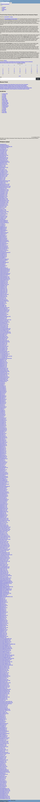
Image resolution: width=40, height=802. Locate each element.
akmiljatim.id (3, 403)
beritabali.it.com (3, 172)
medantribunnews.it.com (5, 186)
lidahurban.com (3, 762)
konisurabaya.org (3, 442)
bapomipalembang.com (5, 690)
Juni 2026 (4, 95)
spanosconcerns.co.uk (4, 546)
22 (31, 71)
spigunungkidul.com (4, 300)
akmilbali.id (2, 398)
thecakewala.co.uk (4, 542)
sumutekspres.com (4, 158)
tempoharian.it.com (4, 201)
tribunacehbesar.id (4, 221)
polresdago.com (3, 335)
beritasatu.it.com (3, 176)
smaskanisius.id (3, 255)
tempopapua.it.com (4, 204)
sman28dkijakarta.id (4, 262)
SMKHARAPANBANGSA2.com (6, 596)
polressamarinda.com (4, 340)
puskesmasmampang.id (5, 268)
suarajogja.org (3, 421)
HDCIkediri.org (3, 616)
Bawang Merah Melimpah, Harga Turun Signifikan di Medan (12, 62)
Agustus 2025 (5, 106)
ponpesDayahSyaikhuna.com (6, 656)
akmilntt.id (2, 394)
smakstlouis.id (3, 251)
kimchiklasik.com (4, 774)
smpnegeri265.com (4, 707)
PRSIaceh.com (3, 618)
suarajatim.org (3, 424)
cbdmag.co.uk (3, 758)
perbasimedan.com (4, 369)
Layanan (4, 7)
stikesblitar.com (3, 286)
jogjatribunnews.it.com (5, 183)
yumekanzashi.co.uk (4, 550)
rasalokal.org (2, 763)
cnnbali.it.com (3, 218)
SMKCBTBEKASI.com (4, 584)
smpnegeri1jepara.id (4, 491)
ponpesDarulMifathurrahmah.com (7, 655)
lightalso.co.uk (3, 523)
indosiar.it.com (3, 210)
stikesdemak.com (3, 292)
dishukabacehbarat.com (5, 789)
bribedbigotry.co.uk (4, 738)
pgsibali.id (2, 384)
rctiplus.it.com (3, 212)
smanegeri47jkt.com (4, 324)
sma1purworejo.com (4, 320)
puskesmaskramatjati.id (5, 273)
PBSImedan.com (3, 361)
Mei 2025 (4, 110)
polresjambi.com (3, 339)
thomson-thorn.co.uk (4, 543)
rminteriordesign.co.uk (5, 753)
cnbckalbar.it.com (3, 193)
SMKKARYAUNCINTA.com (5, 593)
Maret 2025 (4, 112)
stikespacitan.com (4, 275)
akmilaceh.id (3, 400)
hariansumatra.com (4, 155)
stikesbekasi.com (3, 285)
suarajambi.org (3, 422)
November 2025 (5, 103)
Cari (1, 77)
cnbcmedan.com (3, 150)
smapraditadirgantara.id (5, 252)
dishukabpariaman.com (5, 797)
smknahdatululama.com (5, 578)
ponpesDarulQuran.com (5, 653)
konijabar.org (2, 434)
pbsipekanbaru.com (4, 368)
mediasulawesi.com (4, 160)
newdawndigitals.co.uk (5, 561)
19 (14, 71)
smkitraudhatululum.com (5, 580)
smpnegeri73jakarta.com (5, 710)
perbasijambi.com (3, 374)
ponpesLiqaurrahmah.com (5, 650)
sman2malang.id (3, 265)
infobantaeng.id (3, 233)
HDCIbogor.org (3, 608)
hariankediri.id (3, 244)
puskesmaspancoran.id (5, 270)
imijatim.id (2, 404)
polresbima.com (3, 345)
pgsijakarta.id (3, 385)
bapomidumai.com (4, 694)
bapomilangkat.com (4, 677)
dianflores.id (2, 304)
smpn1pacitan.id (3, 501)
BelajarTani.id (3, 716)
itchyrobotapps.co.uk (4, 743)
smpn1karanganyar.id (4, 492)
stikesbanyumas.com (4, 284)
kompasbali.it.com (4, 198)
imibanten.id (2, 407)
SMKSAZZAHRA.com (4, 591)
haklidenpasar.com (4, 508)
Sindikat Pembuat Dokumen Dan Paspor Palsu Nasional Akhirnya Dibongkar (16, 87)
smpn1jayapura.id (3, 489)
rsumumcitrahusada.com (5, 331)
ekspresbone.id (3, 236)
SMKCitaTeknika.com (4, 592)
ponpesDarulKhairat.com (5, 640)
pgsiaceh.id (2, 382)
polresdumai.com (3, 347)
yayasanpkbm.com (4, 354)
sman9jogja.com (3, 315)
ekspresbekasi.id (3, 235)
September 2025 (5, 105)
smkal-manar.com (4, 570)
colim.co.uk (2, 747)
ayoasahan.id (3, 224)
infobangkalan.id (3, 230)
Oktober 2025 (4, 104)
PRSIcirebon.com (3, 634)
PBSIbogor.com (3, 360)
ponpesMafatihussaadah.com (6, 648)
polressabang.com (3, 336)
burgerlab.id (2, 779)
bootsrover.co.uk (3, 532)
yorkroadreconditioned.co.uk (6, 554)
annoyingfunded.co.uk (4, 530)
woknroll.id (2, 775)
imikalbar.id (2, 411)
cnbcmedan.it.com (4, 192)
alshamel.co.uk (3, 744)
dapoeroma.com (3, 768)
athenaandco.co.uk (4, 759)
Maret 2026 (4, 99)
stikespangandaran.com (5, 278)
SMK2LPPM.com (3, 595)
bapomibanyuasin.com (4, 687)
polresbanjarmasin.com (5, 341)
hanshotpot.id (3, 777)
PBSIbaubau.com (3, 366)
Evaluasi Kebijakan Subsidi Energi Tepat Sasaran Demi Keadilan (13, 85)
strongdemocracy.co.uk (5, 520)
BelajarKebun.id (3, 728)
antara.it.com (3, 166)
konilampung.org (3, 437)
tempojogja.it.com (3, 203)
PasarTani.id (2, 722)
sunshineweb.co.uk (4, 749)
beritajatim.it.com (4, 175)
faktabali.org (2, 446)
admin (11, 16)
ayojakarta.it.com (3, 170)
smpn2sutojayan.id (4, 477)
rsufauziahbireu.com (4, 330)
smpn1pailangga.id (4, 503)
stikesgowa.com (3, 295)
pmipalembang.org (4, 467)
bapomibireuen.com (4, 669)
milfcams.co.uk (3, 745)
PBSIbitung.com (3, 367)
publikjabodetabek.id (4, 145)
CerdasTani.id (3, 717)
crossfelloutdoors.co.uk (5, 553)
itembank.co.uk (3, 756)
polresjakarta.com (3, 334)
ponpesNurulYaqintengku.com (6, 664)
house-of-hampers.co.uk (5, 549)
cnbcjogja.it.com (3, 188)
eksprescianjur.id (3, 238)
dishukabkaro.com (4, 794)
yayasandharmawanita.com (6, 358)
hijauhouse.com (3, 785)
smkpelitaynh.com (4, 576)
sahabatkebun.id (3, 730)
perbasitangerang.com (4, 377)
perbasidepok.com (4, 379)
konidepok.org (3, 441)
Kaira (9, 800)
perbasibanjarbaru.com (4, 371)
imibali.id (2, 409)
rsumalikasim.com (4, 327)
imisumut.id (2, 415)
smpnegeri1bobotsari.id (5, 486)
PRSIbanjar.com (3, 637)
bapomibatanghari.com (5, 696)
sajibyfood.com (3, 765)
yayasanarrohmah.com (5, 353)
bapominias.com (3, 678)
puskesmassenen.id (4, 272)
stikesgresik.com (3, 296)
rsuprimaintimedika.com (5, 328)
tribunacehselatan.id (4, 222)
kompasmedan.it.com (4, 200)
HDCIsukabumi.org (4, 612)
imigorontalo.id (3, 406)
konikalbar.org (3, 443)
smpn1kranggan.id (4, 495)
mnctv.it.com (3, 214)
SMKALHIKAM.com (4, 594)
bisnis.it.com (2, 178)
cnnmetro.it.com (3, 217)
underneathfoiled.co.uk (5, 545)
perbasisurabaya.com (4, 370)
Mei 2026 (4, 97)
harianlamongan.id (4, 245)
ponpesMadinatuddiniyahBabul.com (7, 644)
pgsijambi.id (2, 383)
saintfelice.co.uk (3, 562)
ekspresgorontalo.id (4, 240)
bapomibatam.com (4, 695)
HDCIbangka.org (3, 599)
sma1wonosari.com (4, 325)
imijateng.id (2, 405)
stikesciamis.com (3, 290)
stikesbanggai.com (4, 282)
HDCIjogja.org (3, 603)
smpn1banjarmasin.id (4, 484)
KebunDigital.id (3, 724)
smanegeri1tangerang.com (5, 319)
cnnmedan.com (3, 151)
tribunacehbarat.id (4, 220)
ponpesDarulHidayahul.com (6, 647)
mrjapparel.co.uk (3, 563)
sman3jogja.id (3, 263)
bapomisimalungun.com (5, 680)
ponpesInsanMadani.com (5, 645)
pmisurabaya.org (3, 471)
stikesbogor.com (3, 287)
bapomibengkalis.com (4, 692)
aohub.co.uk (2, 751)
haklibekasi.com (3, 516)
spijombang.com (3, 303)
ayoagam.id (2, 223)
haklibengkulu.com (4, 511)
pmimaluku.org (3, 463)
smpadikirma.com (4, 699)
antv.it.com (2, 168)
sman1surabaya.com (4, 311)
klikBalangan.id (3, 227)
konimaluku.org (3, 436)
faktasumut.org (3, 457)
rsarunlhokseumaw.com (5, 329)
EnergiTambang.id (4, 735)
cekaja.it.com (3, 182)
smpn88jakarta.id (3, 480)
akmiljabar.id (2, 401)
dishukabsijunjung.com (5, 796)
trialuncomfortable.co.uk (5, 527)
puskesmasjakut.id (4, 267)
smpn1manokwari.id (4, 499)
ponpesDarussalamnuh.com (5, 659)
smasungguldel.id (3, 260)
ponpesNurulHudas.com (5, 642)
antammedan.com (4, 352)
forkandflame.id (3, 781)
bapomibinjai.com (3, 681)
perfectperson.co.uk (4, 518)
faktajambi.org (3, 448)
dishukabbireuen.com (4, 791)
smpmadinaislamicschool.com (6, 702)
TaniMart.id (2, 720)
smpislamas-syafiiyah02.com (6, 701)
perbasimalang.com (4, 378)
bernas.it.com (3, 177)
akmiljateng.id (3, 402)
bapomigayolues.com (4, 670)
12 (14, 69)
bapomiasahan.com (4, 673)
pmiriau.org (2, 465)
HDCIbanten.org (3, 600)
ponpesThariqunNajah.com (5, 652)
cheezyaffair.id (3, 783)
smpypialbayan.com (4, 713)
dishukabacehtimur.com (5, 790)
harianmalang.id (3, 249)
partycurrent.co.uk (4, 522)
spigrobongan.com (4, 299)
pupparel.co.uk (3, 760)
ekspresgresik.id (3, 239)
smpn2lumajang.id (4, 476)
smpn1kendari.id (3, 493)
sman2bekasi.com (3, 322)
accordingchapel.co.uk (4, 528)
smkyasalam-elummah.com (6, 575)
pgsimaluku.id (3, 389)
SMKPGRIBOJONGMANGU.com (6, 586)
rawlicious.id (2, 787)
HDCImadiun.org (3, 617)
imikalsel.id (2, 412)
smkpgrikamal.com (4, 573)
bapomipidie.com (3, 671)
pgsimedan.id (3, 386)
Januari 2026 (4, 101)
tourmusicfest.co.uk (4, 519)
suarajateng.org (3, 425)
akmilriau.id (2, 393)
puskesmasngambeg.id (5, 274)
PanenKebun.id (3, 732)
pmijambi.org (3, 460)
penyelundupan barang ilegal (11, 18)
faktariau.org (2, 454)
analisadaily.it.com (4, 167)
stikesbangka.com (4, 283)
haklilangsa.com (3, 506)
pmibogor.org (2, 470)
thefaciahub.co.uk (4, 565)
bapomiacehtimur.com (4, 668)
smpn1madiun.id (3, 498)
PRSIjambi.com (3, 628)
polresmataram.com (4, 346)
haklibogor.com (3, 517)
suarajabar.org (3, 423)
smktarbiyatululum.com (5, 574)
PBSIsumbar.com (3, 364)
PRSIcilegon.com (3, 621)
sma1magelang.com (4, 314)
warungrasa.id (3, 767)
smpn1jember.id (3, 490)
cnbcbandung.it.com (4, 189)
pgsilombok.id (3, 388)
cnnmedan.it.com (3, 215)
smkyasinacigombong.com (5, 577)
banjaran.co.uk (3, 757)
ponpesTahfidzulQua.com (5, 657)
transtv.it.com (3, 209)
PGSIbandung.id (3, 381)
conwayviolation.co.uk (5, 535)
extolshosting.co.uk (4, 741)
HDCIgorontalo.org (4, 605)
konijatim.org (3, 435)
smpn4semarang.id (4, 474)
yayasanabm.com (3, 357)
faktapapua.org (3, 455)
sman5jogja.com (3, 318)
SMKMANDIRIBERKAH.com (6, 583)
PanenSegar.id (3, 721)
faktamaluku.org (3, 456)
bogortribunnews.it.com (5, 180)
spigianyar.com (3, 298)
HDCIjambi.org (3, 606)
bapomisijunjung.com (4, 684)
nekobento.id (2, 773)
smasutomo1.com (3, 317)
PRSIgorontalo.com (4, 627)
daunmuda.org (3, 784)
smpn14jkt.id (2, 475)
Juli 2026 (4, 94)
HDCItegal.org (3, 614)
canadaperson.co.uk (4, 534)
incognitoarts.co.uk (4, 742)
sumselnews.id (3, 144)
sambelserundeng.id (4, 769)
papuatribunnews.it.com (5, 187)
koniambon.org (3, 439)
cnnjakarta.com (3, 153)
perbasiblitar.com (3, 372)
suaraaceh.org (3, 418)
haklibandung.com (4, 514)
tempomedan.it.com (4, 202)
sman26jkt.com (3, 306)
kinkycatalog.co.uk (4, 564)
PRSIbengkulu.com (4, 625)
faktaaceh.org (3, 447)
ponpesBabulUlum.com (5, 651)
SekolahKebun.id (3, 727)
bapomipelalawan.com (4, 693)
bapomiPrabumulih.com (5, 691)
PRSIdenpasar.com (4, 620)
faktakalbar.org (3, 453)
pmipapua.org (3, 464)
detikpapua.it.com (4, 196)
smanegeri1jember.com (5, 321)
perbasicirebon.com (4, 380)
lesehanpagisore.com (4, 770)
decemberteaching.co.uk (5, 539)
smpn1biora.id (3, 485)
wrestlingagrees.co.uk (4, 544)
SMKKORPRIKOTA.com (5, 587)
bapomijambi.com (3, 698)
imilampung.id (3, 417)
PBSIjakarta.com (3, 359)
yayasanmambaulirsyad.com (6, 356)
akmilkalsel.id (3, 396)
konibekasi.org (3, 431)
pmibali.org (2, 459)
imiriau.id (2, 416)
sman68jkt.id (2, 257)
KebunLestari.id (3, 719)
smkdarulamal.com (4, 571)
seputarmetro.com (4, 164)
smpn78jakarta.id (3, 479)
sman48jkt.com (3, 305)
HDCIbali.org (2, 598)
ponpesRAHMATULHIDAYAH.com (7, 658)
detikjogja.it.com (3, 195)
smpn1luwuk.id (3, 497)
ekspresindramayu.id (4, 241)
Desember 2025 (5, 102)
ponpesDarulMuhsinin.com (5, 641)
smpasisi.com (3, 700)
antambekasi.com (3, 349)
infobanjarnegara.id (4, 232)
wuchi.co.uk (2, 755)
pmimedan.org (3, 466)
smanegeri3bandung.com (5, 316)
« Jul (20, 76)
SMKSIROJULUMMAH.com (5, 589)
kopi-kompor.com (3, 766)
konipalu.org (2, 438)
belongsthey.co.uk (4, 531)
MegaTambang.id (3, 736)
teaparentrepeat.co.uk (4, 556)
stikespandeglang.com (4, 277)
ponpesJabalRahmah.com (5, 639)
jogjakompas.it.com (4, 181)
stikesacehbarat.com (4, 279)
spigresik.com (3, 297)
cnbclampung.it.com (4, 190)
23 (37, 71)
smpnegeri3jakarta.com (5, 709)
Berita (5, 60)
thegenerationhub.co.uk (5, 557)
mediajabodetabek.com (5, 161)
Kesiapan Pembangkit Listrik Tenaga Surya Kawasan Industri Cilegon (14, 88)
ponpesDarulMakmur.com (5, 663)
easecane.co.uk (3, 739)
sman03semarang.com (4, 307)
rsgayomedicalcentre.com (5, 332)
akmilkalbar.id (3, 395)
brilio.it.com (2, 179)
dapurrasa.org (3, 764)
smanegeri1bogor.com (4, 310)
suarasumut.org (3, 427)
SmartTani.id (2, 714)
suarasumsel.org (3, 429)
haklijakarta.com (3, 505)
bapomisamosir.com (4, 679)
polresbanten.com (3, 338)
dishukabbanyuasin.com (5, 798)
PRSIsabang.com (3, 619)
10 (2, 69)
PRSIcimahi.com (3, 632)
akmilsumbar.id (3, 391)
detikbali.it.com (3, 197)
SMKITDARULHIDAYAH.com (6, 588)
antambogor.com (3, 350)
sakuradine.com (3, 776)
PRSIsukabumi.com (4, 636)
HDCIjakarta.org (3, 604)
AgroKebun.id (3, 726)
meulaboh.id (2, 219)
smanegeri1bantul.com (4, 309)
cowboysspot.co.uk (4, 538)
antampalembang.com (4, 351)
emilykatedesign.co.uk (5, 552)
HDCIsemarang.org (4, 615)
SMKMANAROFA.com (4, 585)
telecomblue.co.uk (4, 548)
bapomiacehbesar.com (4, 667)
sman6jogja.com (3, 313)
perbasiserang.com (4, 375)
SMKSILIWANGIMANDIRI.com (6, 582)
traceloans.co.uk (3, 540)
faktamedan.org (3, 444)
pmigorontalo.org (3, 461)
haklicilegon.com (3, 509)
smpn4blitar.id (3, 478)
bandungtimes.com (4, 157)
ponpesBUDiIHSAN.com (5, 660)
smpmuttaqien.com (4, 704)
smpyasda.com (3, 711)
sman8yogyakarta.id (4, 259)
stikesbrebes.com (3, 288)
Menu (1, 5)
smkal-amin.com (3, 568)
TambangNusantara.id (4, 733)
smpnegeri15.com (3, 706)
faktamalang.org (3, 445)
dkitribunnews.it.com (4, 185)
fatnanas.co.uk (3, 551)
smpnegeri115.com (4, 705)
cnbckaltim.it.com (4, 191)
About (3, 8)
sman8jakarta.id (3, 253)
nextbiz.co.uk (3, 748)
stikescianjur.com (3, 289)
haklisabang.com (3, 507)
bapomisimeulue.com (4, 672)
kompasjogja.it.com (4, 199)
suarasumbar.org (3, 428)
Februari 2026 (5, 100)
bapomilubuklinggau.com (5, 689)
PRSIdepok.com (3, 635)
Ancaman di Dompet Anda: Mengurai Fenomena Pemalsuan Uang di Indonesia (16, 61)
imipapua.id (2, 413)
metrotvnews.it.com (4, 211)
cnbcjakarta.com (3, 154)
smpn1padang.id (3, 502)
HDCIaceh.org (3, 597)
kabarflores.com (3, 163)
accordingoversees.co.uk (5, 529)
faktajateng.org (3, 450)
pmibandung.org (3, 469)
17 (2, 71)
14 (25, 69)
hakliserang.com (3, 510)
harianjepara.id (3, 242)
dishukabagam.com (4, 795)
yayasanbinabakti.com (5, 566)
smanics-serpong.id (4, 250)
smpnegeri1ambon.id (4, 481)
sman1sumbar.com (4, 308)
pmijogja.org (2, 468)
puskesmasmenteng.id (4, 271)
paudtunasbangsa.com (4, 567)
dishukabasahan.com (4, 792)
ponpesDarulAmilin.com (5, 662)
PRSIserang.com (3, 624)
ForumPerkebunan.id (4, 731)
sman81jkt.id (2, 264)
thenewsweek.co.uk (4, 541)
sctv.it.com (2, 208)
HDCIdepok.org (3, 610)
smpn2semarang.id (4, 473)
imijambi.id (2, 410)
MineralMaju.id (3, 734)
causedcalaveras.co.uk (4, 737)
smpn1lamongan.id (4, 496)
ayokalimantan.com (4, 147)
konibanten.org (3, 433)
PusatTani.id (2, 715)
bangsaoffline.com (4, 149)
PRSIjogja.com (3, 626)
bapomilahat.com (3, 688)
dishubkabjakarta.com (4, 788)
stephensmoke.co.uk (4, 525)
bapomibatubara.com (4, 674)
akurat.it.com (3, 165)
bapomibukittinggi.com (5, 685)
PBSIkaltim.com (3, 363)
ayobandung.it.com (4, 171)
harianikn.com (3, 156)
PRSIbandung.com (4, 629)
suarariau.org (2, 426)
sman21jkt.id (2, 266)
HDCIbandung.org (3, 607)
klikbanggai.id (3, 229)
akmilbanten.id (3, 399)
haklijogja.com (3, 512)
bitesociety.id (3, 778)
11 (8, 69)
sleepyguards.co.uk (4, 524)
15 (31, 69)
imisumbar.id (3, 414)
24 (2, 73)
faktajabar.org (3, 449)
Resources (4, 9)
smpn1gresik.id (3, 488)
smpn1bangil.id (3, 482)
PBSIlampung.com (4, 362)
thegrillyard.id (3, 780)
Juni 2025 (4, 109)
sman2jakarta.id (3, 256)
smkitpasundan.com (4, 572)
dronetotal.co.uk (3, 521)
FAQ (3, 10)
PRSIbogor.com (3, 631)
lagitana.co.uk (3, 754)
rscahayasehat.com (4, 326)
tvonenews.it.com (4, 213)
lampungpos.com (3, 159)
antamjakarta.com (4, 348)
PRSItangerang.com (4, 623)
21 (25, 71)
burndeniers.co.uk (4, 533)
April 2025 (4, 111)
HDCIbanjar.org (3, 613)
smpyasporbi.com (3, 712)
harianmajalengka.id (4, 247)
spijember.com (3, 302)
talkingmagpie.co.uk (4, 559)
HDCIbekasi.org (3, 609)
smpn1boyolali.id (3, 487)
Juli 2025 (4, 108)
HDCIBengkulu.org (4, 602)
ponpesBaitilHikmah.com (5, 646)
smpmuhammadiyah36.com (6, 703)
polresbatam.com (3, 342)
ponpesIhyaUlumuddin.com (6, 638)
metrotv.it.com (3, 207)
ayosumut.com (3, 148)
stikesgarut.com (3, 293)
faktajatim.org (3, 452)
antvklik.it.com (3, 169)
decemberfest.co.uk (4, 752)
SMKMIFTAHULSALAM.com (6, 581)
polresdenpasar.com (4, 337)
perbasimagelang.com (4, 373)
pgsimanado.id (3, 390)
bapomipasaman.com (4, 683)
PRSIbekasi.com (3, 630)
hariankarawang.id (4, 243)
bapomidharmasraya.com (5, 682)
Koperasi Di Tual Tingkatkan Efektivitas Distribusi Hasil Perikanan (14, 86)
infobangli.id (2, 231)
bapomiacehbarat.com (4, 666)
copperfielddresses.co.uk (5, 537)
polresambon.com (3, 343)
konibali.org (2, 432)
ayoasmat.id (2, 225)
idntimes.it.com (3, 206)
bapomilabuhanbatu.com (5, 676)
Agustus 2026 (5, 93)
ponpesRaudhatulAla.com (5, 649)
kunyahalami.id (3, 786)
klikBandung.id (3, 228)
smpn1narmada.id (3, 500)
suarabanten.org (3, 420)
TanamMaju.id (3, 725)
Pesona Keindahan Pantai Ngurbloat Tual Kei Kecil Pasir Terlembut (14, 84)
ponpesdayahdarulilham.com (6, 661)
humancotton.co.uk (4, 560)
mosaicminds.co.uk (4, 746)
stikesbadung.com (4, 281)
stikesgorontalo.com (4, 294)
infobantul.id (2, 234)
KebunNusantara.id (4, 723)
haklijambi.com (3, 513)
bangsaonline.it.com (4, 174)
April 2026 (4, 98)
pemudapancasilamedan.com (6, 146)
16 (37, 69)
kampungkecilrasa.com (5, 771)
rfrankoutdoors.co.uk (4, 555)
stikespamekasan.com (4, 276)
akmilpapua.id (3, 392)
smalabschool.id (3, 254)
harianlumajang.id (4, 246)
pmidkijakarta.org (4, 458)
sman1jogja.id (3, 261)
